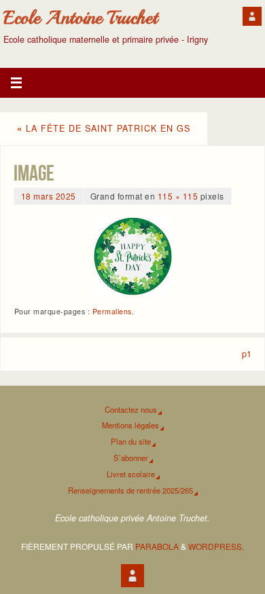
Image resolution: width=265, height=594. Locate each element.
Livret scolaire (131, 473)
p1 (246, 354)
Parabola (157, 546)
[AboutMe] (252, 16)
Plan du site (131, 441)
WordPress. (216, 546)
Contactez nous (131, 409)
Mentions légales (130, 425)
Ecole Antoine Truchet (80, 18)
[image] (132, 256)
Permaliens (112, 311)
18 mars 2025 (48, 196)
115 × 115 (178, 196)
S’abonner (130, 457)
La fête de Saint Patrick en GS (103, 128)
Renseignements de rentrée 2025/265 (130, 490)
